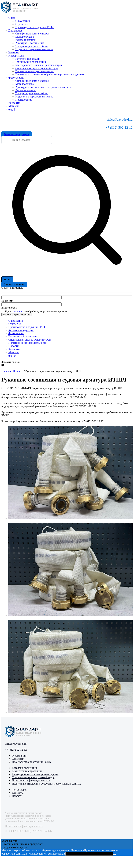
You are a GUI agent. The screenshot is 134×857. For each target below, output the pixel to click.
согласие (18, 311)
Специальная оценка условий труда (36, 68)
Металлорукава (24, 36)
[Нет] (114, 854)
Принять (71, 853)
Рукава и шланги (25, 39)
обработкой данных (13, 853)
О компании (22, 20)
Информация (16, 55)
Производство (23, 99)
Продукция (15, 30)
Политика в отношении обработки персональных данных (49, 74)
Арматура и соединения (29, 42)
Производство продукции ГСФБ (34, 27)
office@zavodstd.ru (119, 119)
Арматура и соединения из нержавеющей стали (43, 87)
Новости (13, 52)
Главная (6, 371)
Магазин (13, 105)
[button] (70, 473)
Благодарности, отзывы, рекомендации (38, 65)
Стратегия (21, 24)
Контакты (14, 102)
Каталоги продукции (27, 58)
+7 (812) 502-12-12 (119, 127)
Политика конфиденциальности (34, 71)
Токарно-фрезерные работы (31, 46)
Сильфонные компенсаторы (32, 33)
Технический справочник (30, 61)
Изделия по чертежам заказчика (34, 49)
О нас (11, 17)
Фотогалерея (16, 77)
